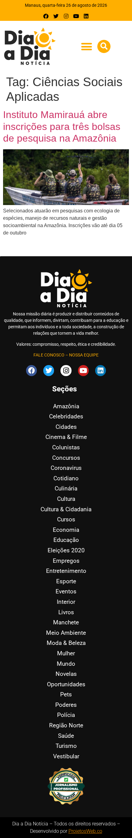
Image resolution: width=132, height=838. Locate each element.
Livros (66, 612)
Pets (66, 694)
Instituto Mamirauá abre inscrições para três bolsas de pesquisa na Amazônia (61, 126)
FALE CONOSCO (48, 354)
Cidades (66, 426)
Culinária (66, 488)
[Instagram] (66, 16)
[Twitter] (56, 16)
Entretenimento (66, 570)
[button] (86, 46)
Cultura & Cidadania (66, 509)
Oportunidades (66, 684)
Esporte (66, 581)
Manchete (66, 622)
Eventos (66, 591)
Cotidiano (66, 478)
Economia (66, 529)
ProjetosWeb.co (85, 831)
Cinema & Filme (66, 436)
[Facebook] (46, 16)
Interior (66, 601)
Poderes (66, 704)
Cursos (66, 519)
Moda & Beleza (66, 642)
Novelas (66, 673)
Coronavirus (66, 467)
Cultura (66, 498)
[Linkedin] (86, 16)
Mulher (66, 653)
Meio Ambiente (66, 632)
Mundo (66, 663)
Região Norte (66, 725)
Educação (66, 539)
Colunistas (66, 447)
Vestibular (66, 756)
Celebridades (66, 416)
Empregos (66, 560)
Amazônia (66, 406)
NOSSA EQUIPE (84, 354)
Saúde (66, 735)
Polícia (66, 714)
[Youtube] (76, 16)
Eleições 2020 (66, 550)
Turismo (66, 745)
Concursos (66, 457)
